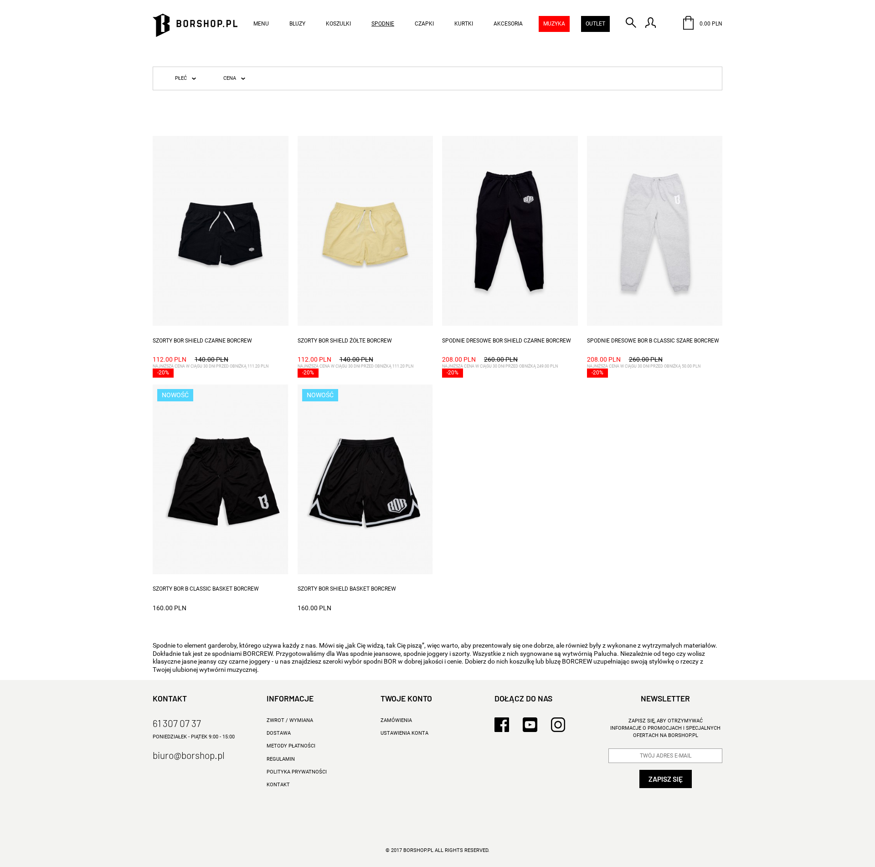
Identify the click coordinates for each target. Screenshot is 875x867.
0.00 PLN (710, 24)
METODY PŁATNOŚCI (291, 746)
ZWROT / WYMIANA (290, 720)
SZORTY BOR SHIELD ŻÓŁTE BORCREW (345, 340)
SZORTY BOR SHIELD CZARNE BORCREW (202, 340)
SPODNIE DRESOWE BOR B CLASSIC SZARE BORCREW (653, 340)
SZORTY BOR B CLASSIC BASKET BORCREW (206, 589)
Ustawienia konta (404, 733)
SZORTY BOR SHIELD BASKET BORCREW (347, 589)
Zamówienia (396, 720)
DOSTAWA (279, 733)
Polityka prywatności (297, 772)
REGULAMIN (281, 759)
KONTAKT (278, 785)
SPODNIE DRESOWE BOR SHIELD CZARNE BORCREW (506, 340)
